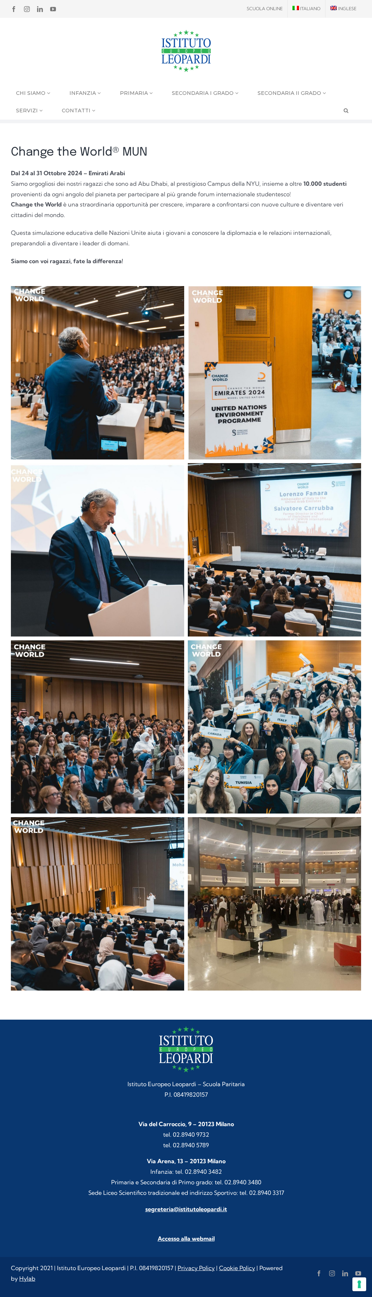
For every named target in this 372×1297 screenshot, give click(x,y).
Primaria (134, 93)
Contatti (77, 110)
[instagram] (332, 1273)
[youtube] (358, 1273)
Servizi (27, 110)
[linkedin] (345, 1273)
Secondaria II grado (290, 93)
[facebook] (319, 1273)
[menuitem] (307, 8)
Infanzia (83, 93)
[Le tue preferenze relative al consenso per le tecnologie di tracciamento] (359, 1284)
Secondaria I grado (203, 93)
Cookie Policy (237, 1268)
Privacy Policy (196, 1268)
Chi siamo (31, 93)
